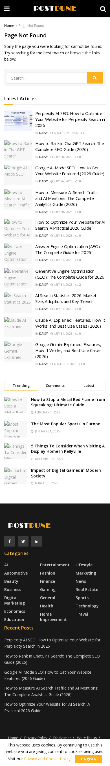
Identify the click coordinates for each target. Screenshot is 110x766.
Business (12, 589)
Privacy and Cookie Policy (47, 758)
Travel (82, 614)
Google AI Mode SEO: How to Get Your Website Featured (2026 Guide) (69, 170)
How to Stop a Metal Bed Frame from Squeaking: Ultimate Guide (68, 402)
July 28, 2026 (62, 157)
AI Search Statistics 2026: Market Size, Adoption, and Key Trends (65, 298)
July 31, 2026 (62, 236)
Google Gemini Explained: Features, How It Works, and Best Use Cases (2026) (68, 350)
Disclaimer (62, 737)
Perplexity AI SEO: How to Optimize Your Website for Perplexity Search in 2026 (70, 119)
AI (6, 564)
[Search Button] (95, 78)
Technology (87, 606)
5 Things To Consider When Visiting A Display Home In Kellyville (68, 448)
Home (9, 25)
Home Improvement (53, 616)
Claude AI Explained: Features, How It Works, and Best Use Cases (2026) (70, 323)
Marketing (86, 573)
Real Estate (87, 589)
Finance (47, 581)
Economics (14, 611)
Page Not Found (31, 25)
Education (14, 619)
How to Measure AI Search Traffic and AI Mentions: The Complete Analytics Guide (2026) (66, 198)
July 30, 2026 (62, 212)
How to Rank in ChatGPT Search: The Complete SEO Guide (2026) (69, 146)
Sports (82, 597)
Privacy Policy (35, 737)
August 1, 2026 (64, 364)
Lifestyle (84, 564)
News (81, 581)
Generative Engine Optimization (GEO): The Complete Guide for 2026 (69, 274)
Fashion (47, 573)
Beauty (11, 581)
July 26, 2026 (62, 181)
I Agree (88, 758)
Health (46, 606)
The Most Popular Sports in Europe (65, 423)
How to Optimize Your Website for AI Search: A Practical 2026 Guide (70, 225)
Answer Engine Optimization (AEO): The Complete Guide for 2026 (67, 249)
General (47, 597)
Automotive (16, 573)
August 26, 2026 (65, 133)
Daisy (43, 133)
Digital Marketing (14, 600)
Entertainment (55, 564)
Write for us (87, 737)
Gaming (48, 589)
